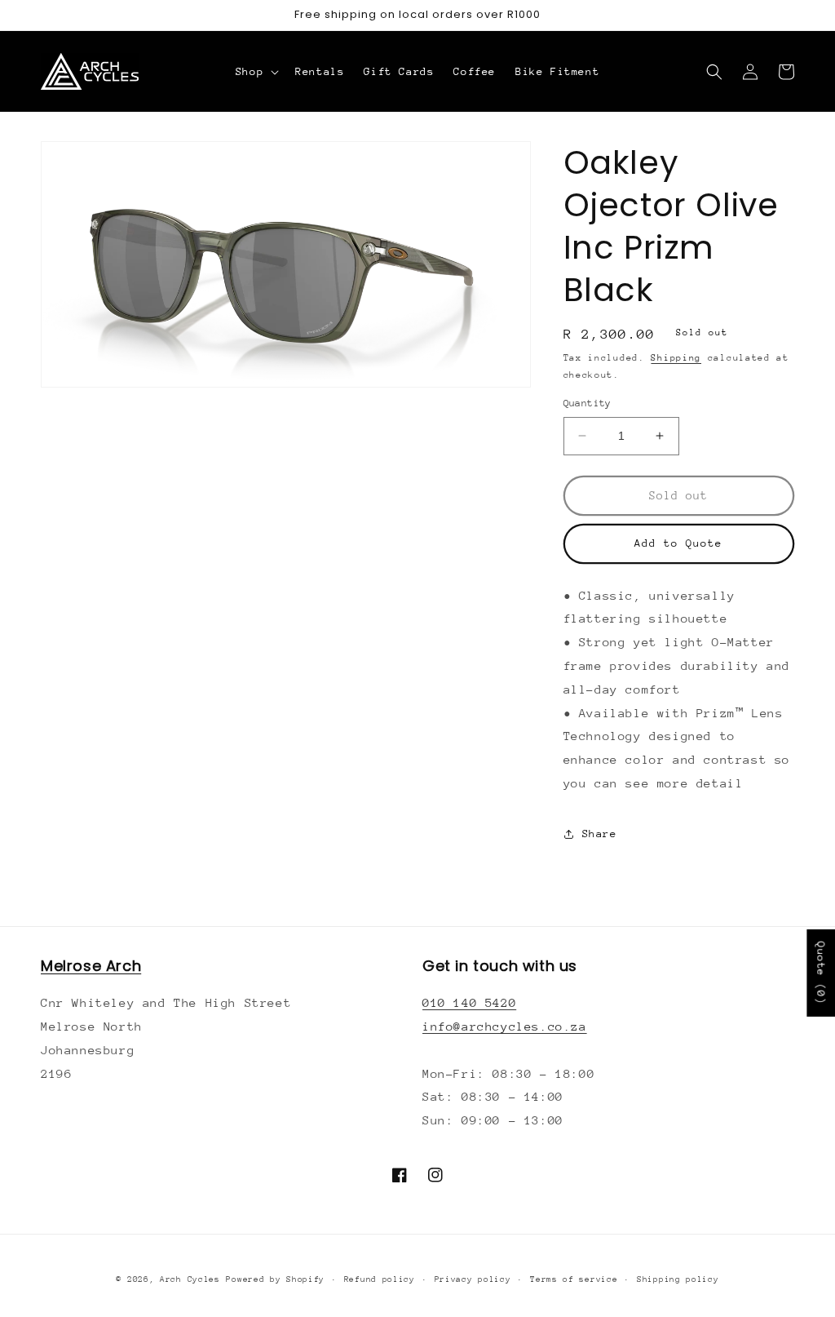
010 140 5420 (469, 1002)
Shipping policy (678, 1279)
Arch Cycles (190, 1279)
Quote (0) (821, 973)
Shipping (676, 358)
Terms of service (573, 1279)
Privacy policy (473, 1279)
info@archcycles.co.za (504, 1026)
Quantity (587, 403)
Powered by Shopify (275, 1279)
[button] (255, 72)
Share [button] (599, 833)
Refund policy (379, 1279)
